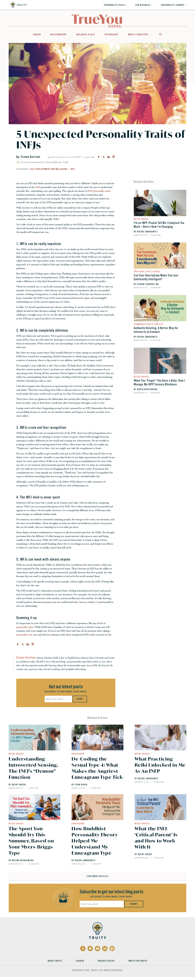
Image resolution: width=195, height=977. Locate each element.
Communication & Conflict (149, 324)
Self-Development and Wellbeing (48, 169)
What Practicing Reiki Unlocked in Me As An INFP (160, 765)
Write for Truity (138, 960)
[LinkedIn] (108, 157)
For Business (142, 5)
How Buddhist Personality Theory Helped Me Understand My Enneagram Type (94, 841)
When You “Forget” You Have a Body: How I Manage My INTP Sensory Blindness (159, 382)
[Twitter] (103, 157)
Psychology (111, 34)
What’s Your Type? (138, 34)
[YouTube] (97, 948)
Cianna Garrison (30, 157)
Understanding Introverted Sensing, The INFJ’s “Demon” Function (33, 768)
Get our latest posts (66, 687)
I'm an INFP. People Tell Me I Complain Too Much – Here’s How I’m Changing (159, 225)
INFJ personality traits (99, 190)
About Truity (55, 960)
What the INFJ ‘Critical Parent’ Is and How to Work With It (156, 838)
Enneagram (78, 753)
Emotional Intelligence (147, 271)
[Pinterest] (113, 157)
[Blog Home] (97, 21)
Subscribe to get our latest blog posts (111, 892)
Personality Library (172, 5)
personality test (24, 634)
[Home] (18, 5)
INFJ (73, 169)
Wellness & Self (85, 34)
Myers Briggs (141, 219)
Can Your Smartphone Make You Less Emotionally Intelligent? (156, 277)
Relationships (58, 34)
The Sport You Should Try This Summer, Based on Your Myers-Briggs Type (31, 841)
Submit (80, 699)
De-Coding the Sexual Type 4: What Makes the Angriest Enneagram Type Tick (97, 768)
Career (37, 34)
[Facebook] (98, 157)
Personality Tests (114, 5)
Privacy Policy (106, 960)
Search (160, 34)
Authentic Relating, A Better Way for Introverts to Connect (156, 330)
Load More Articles (97, 876)
